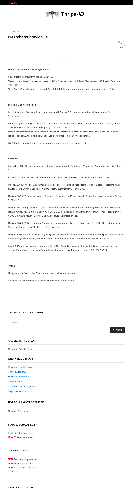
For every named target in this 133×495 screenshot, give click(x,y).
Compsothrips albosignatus (22, 386)
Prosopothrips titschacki (20, 367)
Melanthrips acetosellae (26, 467)
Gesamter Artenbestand (20, 349)
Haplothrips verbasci (18, 376)
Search (117, 329)
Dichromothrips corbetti (26, 459)
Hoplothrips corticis (24, 463)
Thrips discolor (15, 381)
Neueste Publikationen (19, 411)
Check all (13, 471)
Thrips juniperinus (17, 371)
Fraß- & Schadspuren (19, 433)
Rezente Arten (16, 31)
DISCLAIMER (27, 487)
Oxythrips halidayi (17, 391)
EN (12, 2)
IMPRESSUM (14, 487)
